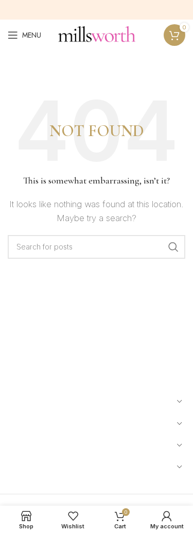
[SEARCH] (173, 247)
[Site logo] (96, 34)
